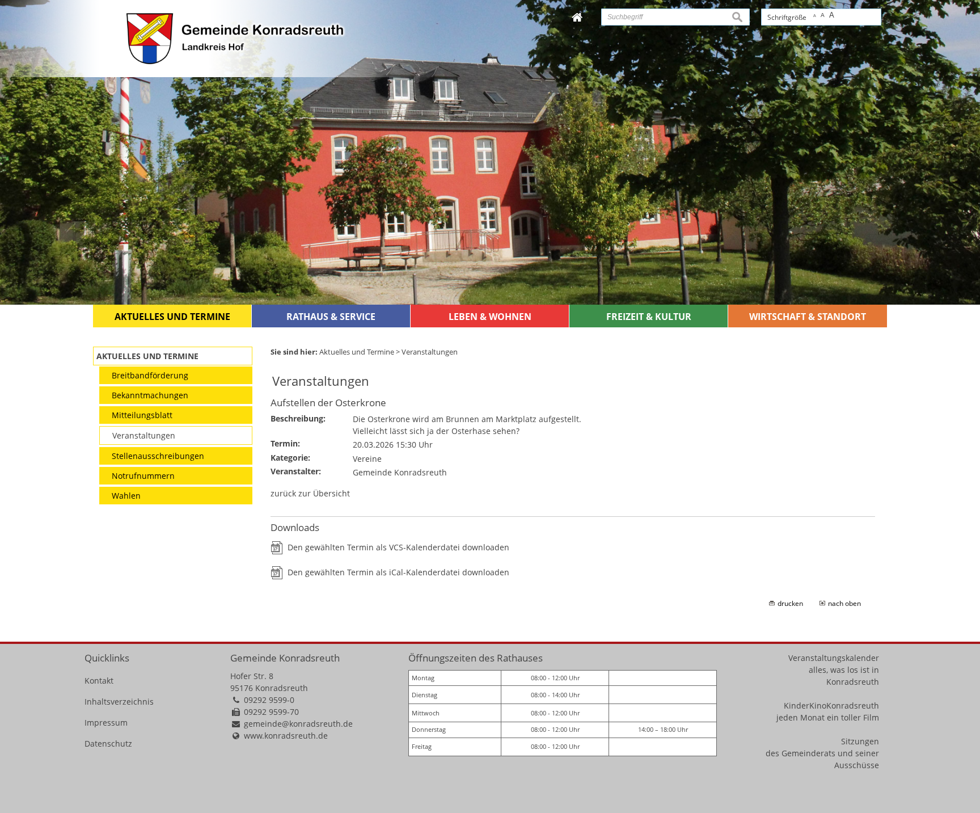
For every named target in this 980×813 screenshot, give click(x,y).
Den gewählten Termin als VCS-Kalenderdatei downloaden (398, 547)
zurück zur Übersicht (310, 493)
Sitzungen (860, 741)
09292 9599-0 (269, 699)
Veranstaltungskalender (833, 657)
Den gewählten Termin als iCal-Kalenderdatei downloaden (398, 572)
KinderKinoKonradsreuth (831, 705)
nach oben (844, 603)
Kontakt (99, 680)
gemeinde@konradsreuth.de (298, 723)
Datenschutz (108, 743)
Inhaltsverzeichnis (119, 701)
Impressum (106, 722)
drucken (790, 603)
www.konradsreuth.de (286, 735)
